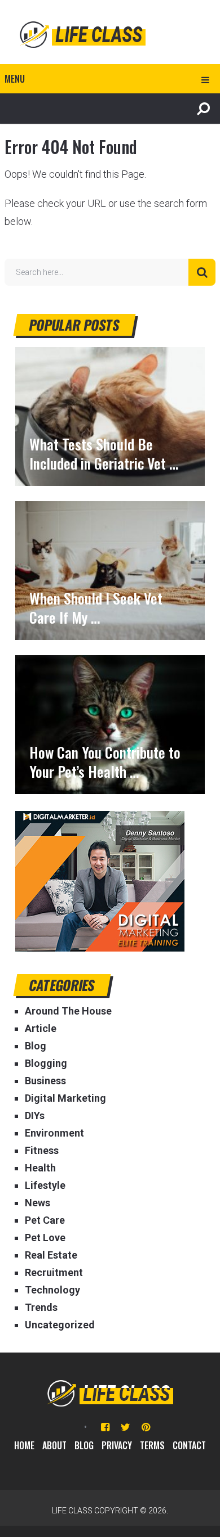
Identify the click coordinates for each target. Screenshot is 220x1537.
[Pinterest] (146, 1427)
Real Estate (51, 1255)
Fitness (42, 1150)
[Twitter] (125, 1427)
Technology (52, 1290)
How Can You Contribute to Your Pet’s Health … (105, 762)
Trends (41, 1307)
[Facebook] (105, 1427)
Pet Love (45, 1237)
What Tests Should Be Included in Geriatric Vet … (103, 454)
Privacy (117, 1445)
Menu (15, 78)
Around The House (68, 1011)
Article (40, 1028)
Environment (54, 1133)
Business (45, 1081)
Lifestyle (45, 1185)
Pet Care (45, 1220)
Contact (189, 1445)
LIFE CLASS (72, 1510)
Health (40, 1168)
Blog (35, 1046)
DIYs (35, 1115)
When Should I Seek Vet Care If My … (95, 608)
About (54, 1445)
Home (24, 1445)
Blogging (46, 1063)
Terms (152, 1445)
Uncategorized (60, 1325)
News (37, 1203)
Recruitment (54, 1272)
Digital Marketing (65, 1098)
